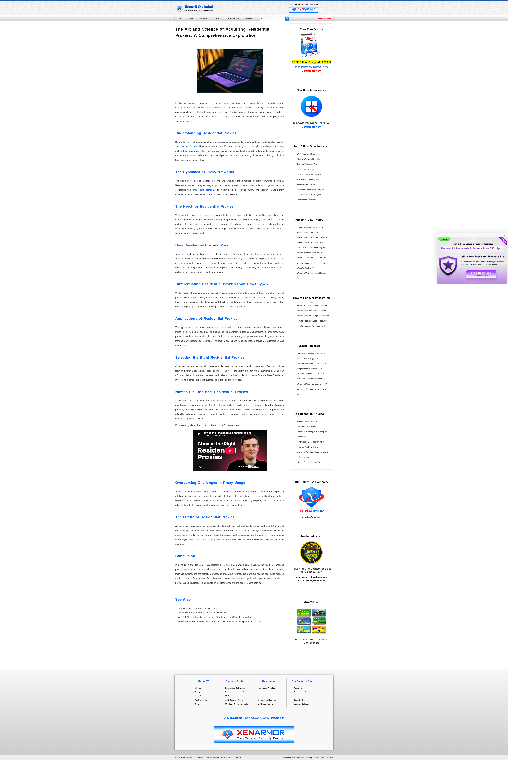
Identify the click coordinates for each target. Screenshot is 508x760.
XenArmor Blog (301, 691)
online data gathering (204, 189)
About (198, 687)
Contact (198, 704)
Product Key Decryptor (307, 169)
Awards (198, 695)
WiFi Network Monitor (306, 199)
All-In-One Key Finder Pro (308, 232)
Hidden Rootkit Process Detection (311, 462)
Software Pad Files (267, 704)
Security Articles (266, 691)
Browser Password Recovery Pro (311, 257)
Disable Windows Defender (308, 159)
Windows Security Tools (236, 704)
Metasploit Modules (267, 699)
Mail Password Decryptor (308, 179)
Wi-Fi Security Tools (234, 695)
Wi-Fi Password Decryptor (308, 154)
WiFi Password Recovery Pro (310, 242)
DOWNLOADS (233, 18)
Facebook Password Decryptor (310, 189)
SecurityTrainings (302, 695)
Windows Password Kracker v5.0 (311, 363)
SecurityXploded (301, 704)
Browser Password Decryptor (310, 174)
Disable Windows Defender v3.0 (311, 353)
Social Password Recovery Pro (310, 227)
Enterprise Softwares (235, 687)
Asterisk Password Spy (307, 164)
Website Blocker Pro (306, 267)
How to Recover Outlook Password (312, 320)
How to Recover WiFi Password (311, 325)
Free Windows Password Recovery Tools (198, 607)
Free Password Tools (235, 691)
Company (199, 691)
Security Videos (265, 695)
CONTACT (249, 18)
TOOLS (191, 18)
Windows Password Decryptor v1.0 (312, 383)
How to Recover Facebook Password (313, 305)
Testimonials (201, 699)
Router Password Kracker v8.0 (310, 373)
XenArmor (298, 687)
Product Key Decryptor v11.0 (309, 358)
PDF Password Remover (308, 184)
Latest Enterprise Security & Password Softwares (202, 612)
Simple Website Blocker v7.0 (309, 368)
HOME (179, 18)
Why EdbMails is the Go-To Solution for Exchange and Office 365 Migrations (215, 616)
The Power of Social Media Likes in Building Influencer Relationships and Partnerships (220, 621)
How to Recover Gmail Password (311, 310)
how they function (189, 146)
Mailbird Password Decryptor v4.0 (311, 378)
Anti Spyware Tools (234, 699)
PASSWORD (204, 18)
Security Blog (300, 699)
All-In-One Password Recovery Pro (312, 237)
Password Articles (266, 687)
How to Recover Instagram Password (313, 315)
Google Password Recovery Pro (311, 262)
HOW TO (218, 18)
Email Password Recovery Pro (310, 252)
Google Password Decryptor (309, 194)
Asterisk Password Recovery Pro (311, 247)
